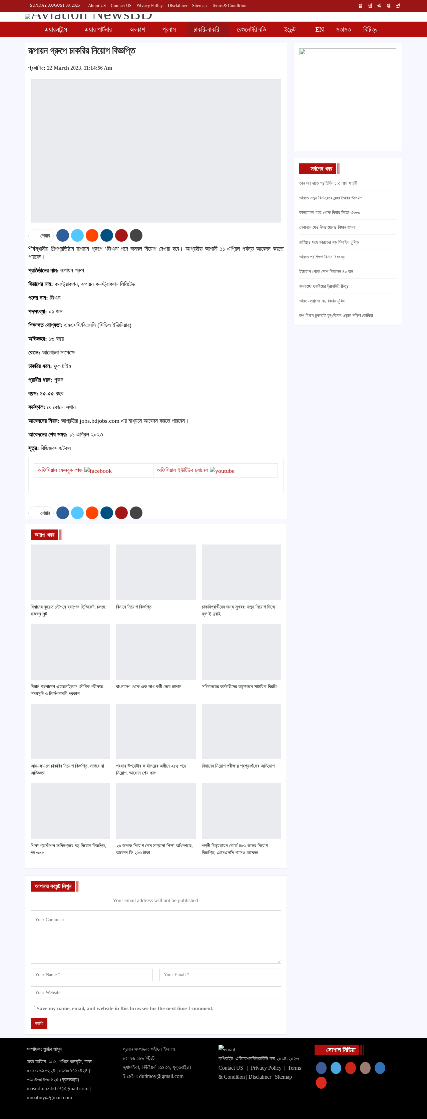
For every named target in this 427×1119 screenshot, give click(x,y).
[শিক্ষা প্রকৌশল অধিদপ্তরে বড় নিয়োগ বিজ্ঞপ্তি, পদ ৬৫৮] (70, 811)
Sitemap (199, 5)
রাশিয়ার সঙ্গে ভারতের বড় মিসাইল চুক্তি (329, 242)
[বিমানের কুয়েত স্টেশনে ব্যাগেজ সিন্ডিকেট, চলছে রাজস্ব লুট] (70, 572)
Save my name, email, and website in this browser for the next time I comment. (125, 1008)
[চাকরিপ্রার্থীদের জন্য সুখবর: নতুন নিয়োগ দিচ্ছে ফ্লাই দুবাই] (241, 572)
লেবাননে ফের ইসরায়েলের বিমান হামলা (327, 227)
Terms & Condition (229, 5)
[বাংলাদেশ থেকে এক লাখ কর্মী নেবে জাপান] (155, 652)
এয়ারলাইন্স (56, 29)
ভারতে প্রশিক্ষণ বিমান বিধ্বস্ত (322, 256)
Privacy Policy (266, 1068)
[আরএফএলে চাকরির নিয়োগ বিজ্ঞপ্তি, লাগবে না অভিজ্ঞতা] (70, 732)
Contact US (231, 1068)
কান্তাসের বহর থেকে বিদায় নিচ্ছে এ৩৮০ (329, 212)
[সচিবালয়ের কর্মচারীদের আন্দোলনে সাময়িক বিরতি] (241, 652)
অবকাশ (137, 29)
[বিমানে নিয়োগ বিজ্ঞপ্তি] (155, 572)
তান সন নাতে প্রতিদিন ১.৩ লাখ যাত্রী (328, 183)
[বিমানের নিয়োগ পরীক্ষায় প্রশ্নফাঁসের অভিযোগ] (241, 732)
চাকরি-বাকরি (206, 29)
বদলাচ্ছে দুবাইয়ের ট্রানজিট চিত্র (324, 286)
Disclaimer (177, 5)
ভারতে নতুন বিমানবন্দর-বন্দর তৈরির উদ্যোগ (331, 197)
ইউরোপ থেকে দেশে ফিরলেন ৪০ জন (326, 271)
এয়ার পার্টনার (98, 29)
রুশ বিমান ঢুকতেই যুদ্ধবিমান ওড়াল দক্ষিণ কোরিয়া (336, 315)
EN (319, 29)
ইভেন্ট (290, 29)
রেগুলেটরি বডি (251, 29)
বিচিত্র (370, 29)
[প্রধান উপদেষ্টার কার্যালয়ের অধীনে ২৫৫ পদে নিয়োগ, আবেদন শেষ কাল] (155, 732)
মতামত (343, 29)
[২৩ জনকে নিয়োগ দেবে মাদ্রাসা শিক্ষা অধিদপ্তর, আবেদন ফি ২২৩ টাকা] (155, 811)
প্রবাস (169, 29)
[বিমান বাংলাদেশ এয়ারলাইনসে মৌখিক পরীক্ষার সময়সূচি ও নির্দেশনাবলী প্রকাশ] (70, 652)
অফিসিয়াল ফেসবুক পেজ (60, 470)
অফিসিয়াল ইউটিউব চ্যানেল (182, 470)
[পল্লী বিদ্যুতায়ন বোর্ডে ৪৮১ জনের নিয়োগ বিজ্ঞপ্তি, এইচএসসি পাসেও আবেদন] (241, 811)
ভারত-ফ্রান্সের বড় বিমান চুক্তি (322, 300)
